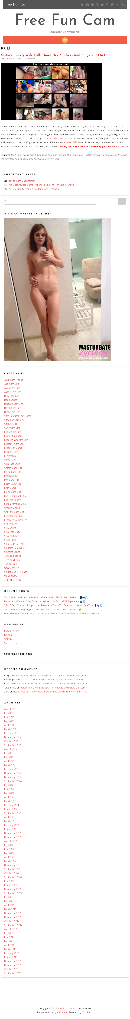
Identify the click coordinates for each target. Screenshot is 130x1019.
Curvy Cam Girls (12, 427)
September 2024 (13, 781)
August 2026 (10, 709)
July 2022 (8, 845)
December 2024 (12, 773)
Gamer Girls (10, 459)
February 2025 (11, 769)
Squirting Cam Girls (14, 547)
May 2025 (9, 757)
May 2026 (9, 721)
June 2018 (9, 937)
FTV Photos (10, 455)
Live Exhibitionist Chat (15, 495)
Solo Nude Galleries (14, 543)
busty (125, 154)
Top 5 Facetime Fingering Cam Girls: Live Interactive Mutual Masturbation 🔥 (42, 609)
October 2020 (11, 873)
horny (30, 158)
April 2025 (9, 761)
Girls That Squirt (12, 463)
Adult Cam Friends (20, 154)
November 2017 (12, 965)
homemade (20, 158)
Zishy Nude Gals (12, 579)
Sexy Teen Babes (13, 531)
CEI (2, 158)
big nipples (108, 154)
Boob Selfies (10, 399)
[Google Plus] (92, 5)
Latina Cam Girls (12, 491)
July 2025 (8, 753)
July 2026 (8, 713)
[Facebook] (87, 5)
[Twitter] (82, 5)
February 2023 (11, 825)
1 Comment (29, 58)
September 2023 (13, 813)
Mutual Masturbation (15, 503)
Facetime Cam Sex (57, 154)
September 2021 (13, 869)
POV (52, 158)
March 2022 (10, 861)
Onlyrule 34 (10, 638)
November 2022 (12, 837)
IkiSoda (8, 634)
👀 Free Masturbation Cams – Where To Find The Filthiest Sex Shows (39, 184)
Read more (122, 146)
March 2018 (10, 949)
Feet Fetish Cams (13, 447)
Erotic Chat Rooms (13, 435)
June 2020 (9, 881)
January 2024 (10, 809)
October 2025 (11, 741)
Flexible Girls (10, 451)
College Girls (10, 423)
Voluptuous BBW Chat (15, 571)
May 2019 (9, 901)
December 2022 (12, 833)
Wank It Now (10, 575)
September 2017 (13, 973)
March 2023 (10, 821)
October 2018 (11, 921)
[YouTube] (102, 5)
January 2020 (10, 885)
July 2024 (8, 785)
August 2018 (10, 929)
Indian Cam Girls (12, 471)
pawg (46, 158)
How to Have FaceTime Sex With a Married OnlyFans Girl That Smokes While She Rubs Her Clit (52, 613)
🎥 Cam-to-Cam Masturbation (19, 180)
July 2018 (8, 933)
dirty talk (9, 158)
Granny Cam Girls (13, 467)
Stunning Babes (12, 551)
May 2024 (9, 793)
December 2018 (12, 913)
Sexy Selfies (10, 527)
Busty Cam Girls (12, 411)
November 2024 (12, 777)
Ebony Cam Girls (12, 431)
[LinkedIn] (97, 5)
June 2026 (9, 717)
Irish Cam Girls (11, 479)
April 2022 (9, 857)
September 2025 (13, 745)
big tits (117, 154)
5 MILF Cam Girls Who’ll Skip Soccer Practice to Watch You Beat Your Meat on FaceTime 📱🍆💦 (53, 605)
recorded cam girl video (61, 138)
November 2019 (12, 889)
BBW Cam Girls (12, 395)
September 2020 (13, 877)
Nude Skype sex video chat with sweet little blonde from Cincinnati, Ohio (50, 675)
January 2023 (10, 829)
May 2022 (9, 853)
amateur (97, 154)
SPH (57, 158)
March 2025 (10, 765)
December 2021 (12, 865)
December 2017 (12, 961)
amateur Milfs (71, 142)
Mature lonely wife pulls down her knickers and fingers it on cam (56, 55)
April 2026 (9, 725)
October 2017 (11, 969)
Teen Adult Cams (13, 559)
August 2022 (10, 841)
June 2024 (9, 789)
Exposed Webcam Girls (16, 439)
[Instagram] (107, 5)
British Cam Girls (38, 154)
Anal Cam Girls (11, 383)
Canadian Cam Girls (14, 419)
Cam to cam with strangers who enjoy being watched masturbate (52, 679)
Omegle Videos (12, 507)
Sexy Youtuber (11, 535)
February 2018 (11, 953)
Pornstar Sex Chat (13, 515)
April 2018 (9, 945)
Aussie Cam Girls (12, 391)
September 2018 (13, 925)
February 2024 (11, 805)
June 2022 (9, 849)
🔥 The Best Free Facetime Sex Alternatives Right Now (31, 188)
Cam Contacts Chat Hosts (17, 415)
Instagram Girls (12, 475)
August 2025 (10, 749)
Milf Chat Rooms (75, 154)
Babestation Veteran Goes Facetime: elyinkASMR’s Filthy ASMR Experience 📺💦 (44, 601)
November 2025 (12, 737)
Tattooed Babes (12, 555)
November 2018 (12, 917)
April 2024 (9, 797)
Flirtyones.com (11, 630)
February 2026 (11, 733)
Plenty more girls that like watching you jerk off (87, 146)
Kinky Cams (10, 487)
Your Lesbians (11, 642)
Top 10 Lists (10, 563)
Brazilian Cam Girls (13, 403)
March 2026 (10, 729)
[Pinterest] (112, 5)
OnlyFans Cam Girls (14, 511)
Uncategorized (11, 567)
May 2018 (9, 941)
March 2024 (10, 801)
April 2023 (9, 817)
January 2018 (10, 957)
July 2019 (8, 897)
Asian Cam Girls (12, 387)
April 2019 (9, 905)
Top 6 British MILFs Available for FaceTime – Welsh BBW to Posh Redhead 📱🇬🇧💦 (46, 597)
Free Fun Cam (65, 21)
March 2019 (10, 909)
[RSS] (117, 5)
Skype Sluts (10, 539)
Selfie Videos (10, 523)
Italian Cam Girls (12, 483)
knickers (38, 158)
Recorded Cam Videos (15, 519)
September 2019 (13, 893)
